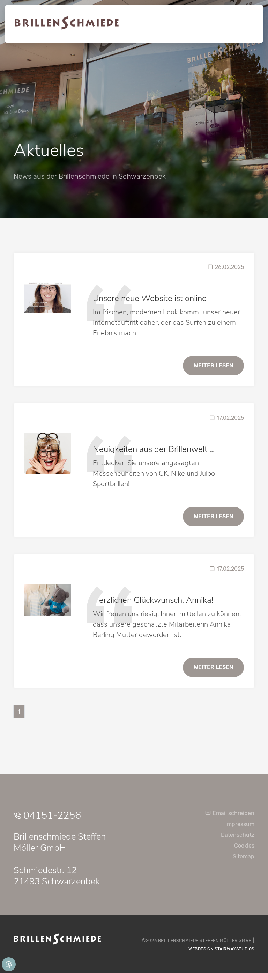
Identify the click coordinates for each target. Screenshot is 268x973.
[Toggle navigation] (243, 24)
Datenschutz (237, 835)
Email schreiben (232, 813)
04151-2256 (51, 815)
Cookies (244, 845)
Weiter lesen (213, 365)
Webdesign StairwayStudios (221, 948)
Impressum (239, 824)
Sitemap (243, 856)
